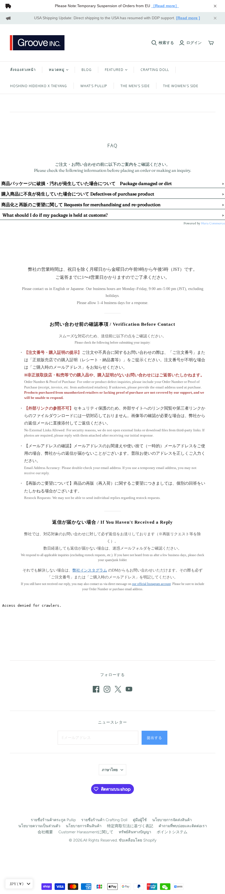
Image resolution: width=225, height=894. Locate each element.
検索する (166, 42)
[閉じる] (215, 6)
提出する (154, 737)
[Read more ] (188, 18)
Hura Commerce (213, 223)
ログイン (194, 42)
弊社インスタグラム (89, 570)
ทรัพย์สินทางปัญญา (135, 832)
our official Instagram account (151, 584)
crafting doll (154, 69)
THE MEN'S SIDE (135, 85)
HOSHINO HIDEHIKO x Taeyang (38, 85)
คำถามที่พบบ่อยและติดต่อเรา (183, 826)
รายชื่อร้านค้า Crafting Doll (104, 820)
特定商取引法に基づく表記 (130, 826)
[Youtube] (129, 689)
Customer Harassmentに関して (85, 832)
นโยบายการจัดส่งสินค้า (172, 820)
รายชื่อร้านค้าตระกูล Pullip (53, 820)
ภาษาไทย (110, 770)
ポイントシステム (172, 832)
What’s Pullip (94, 85)
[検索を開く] (154, 43)
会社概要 (45, 832)
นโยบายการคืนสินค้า (84, 826)
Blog (86, 69)
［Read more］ (165, 6)
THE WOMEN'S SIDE (181, 85)
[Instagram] (107, 689)
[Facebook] (96, 689)
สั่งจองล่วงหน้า (23, 69)
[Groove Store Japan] (37, 42)
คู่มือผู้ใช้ (140, 820)
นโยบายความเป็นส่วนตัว (39, 826)
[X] (118, 689)
